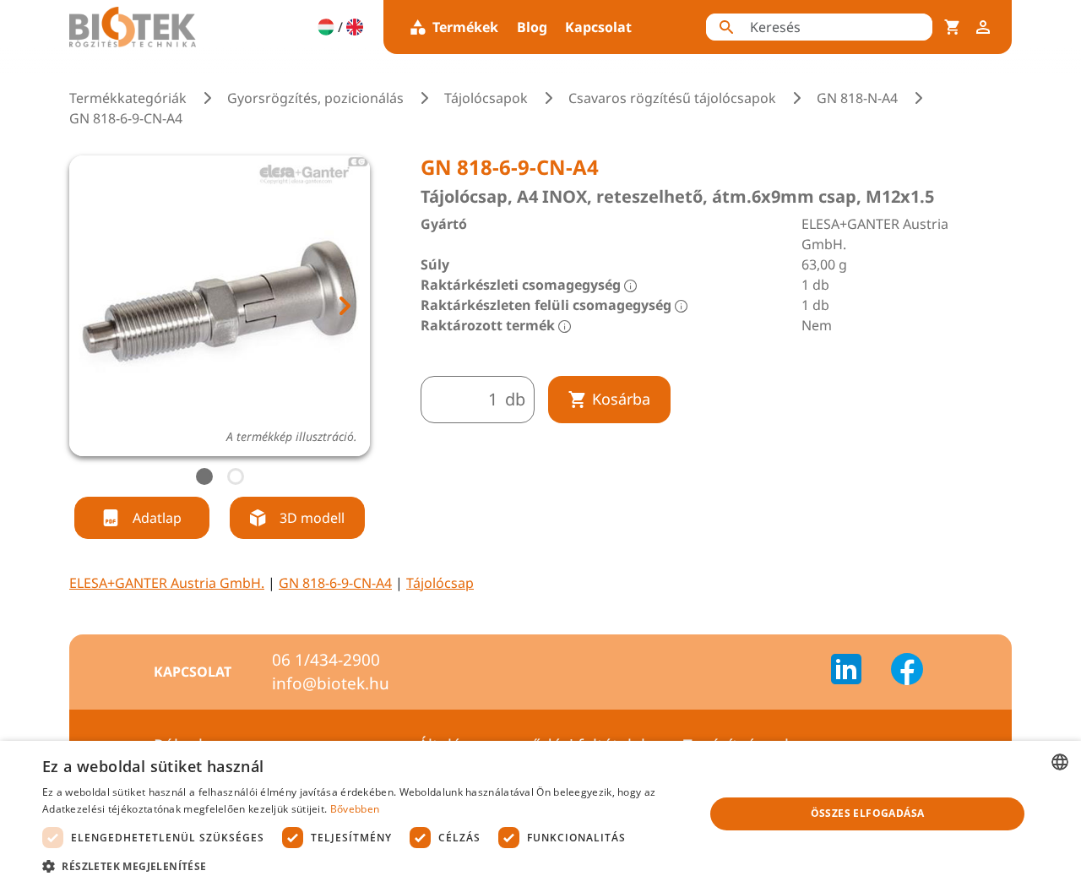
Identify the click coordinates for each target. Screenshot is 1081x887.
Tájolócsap (440, 583)
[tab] (204, 476)
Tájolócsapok (486, 98)
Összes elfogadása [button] (868, 813)
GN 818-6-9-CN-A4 (335, 583)
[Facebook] (907, 671)
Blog (532, 27)
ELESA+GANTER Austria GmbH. (166, 583)
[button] (363, 865)
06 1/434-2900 (326, 660)
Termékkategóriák (128, 98)
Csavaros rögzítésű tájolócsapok (672, 98)
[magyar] (326, 27)
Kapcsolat (598, 27)
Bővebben (354, 809)
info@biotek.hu (330, 683)
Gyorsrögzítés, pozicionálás (315, 98)
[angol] (354, 27)
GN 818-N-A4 (857, 98)
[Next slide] (343, 306)
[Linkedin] (856, 671)
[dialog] (540, 814)
